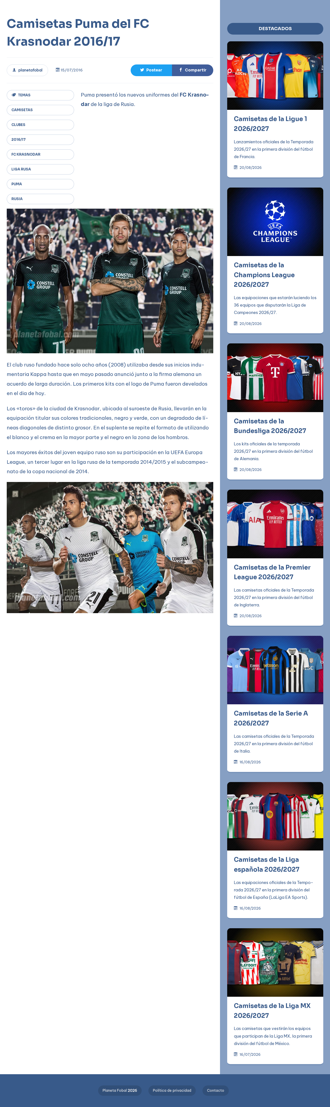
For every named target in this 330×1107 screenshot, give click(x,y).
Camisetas (22, 110)
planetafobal (30, 70)
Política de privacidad (172, 1090)
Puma (16, 184)
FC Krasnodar (25, 154)
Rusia (17, 199)
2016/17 (18, 139)
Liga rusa (21, 169)
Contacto (215, 1090)
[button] (143, 7)
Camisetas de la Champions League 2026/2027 (264, 275)
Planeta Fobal (120, 1090)
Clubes (18, 125)
